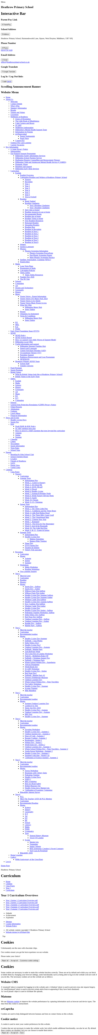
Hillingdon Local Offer (24, 342)
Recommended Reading (29, 803)
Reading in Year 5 (31, 240)
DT (26, 818)
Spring (17, 435)
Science (18, 281)
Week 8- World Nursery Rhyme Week (39, 496)
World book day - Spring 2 (35, 745)
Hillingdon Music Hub (33, 307)
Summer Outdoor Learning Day (37, 704)
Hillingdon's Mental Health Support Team (31, 130)
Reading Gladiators (32, 203)
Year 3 (27, 188)
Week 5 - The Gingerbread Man (37, 517)
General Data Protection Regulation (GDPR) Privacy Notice (33, 405)
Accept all (14, 961)
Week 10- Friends (31, 500)
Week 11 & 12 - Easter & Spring (37, 530)
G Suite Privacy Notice (19, 149)
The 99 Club (25, 279)
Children (9, 470)
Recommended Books (33, 214)
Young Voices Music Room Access (33, 303)
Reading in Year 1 (31, 231)
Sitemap (9, 922)
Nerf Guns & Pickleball (38, 851)
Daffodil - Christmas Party (35, 660)
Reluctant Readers (32, 223)
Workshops (24, 565)
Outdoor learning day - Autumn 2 (37, 734)
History (18, 292)
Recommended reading (29, 634)
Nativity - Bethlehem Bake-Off (36, 656)
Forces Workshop (31, 771)
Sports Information (18, 446)
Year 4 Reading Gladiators (40, 205)
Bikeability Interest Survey (30, 792)
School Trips (15, 450)
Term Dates (15, 448)
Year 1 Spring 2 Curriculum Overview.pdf (22, 903)
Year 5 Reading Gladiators (40, 208)
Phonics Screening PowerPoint (41, 253)
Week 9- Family (31, 498)
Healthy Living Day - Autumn (36, 710)
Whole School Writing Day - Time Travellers (42, 682)
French (27, 823)
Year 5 (27, 193)
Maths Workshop (31, 567)
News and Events (12, 418)
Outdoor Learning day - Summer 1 (38, 747)
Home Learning (16, 855)
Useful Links (15, 467)
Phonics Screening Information (36, 251)
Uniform (14, 411)
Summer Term (25, 532)
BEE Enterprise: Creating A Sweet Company (47, 849)
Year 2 (27, 186)
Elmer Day (29, 543)
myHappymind (21, 134)
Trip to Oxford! (30, 197)
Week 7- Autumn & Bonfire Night (38, 493)
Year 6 (27, 195)
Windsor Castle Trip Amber (35, 606)
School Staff (24, 364)
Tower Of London (37, 838)
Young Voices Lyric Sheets (30, 301)
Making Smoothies (37, 539)
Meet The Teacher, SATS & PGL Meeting (36, 799)
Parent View (15, 465)
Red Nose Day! (31, 673)
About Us (9, 99)
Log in (9, 81)
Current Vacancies (17, 145)
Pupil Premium (16, 368)
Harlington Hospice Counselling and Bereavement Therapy (37, 160)
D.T (16, 398)
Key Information (12, 147)
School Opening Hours (19, 457)
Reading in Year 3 (31, 236)
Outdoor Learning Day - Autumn (37, 647)
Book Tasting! (30, 201)
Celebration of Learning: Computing (38, 790)
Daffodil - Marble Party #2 (35, 675)
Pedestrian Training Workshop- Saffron (39, 613)
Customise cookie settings (29, 961)
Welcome (14, 102)
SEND (13, 333)
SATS (13, 463)
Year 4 (27, 190)
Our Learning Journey (28, 571)
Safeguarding (16, 151)
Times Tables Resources (34, 275)
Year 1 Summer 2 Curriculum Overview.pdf (22, 907)
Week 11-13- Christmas (34, 502)
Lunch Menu (15, 413)
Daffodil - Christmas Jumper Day (37, 658)
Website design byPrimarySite (18, 932)
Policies (13, 403)
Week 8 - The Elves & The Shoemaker (39, 524)
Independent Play (31, 480)
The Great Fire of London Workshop (39, 654)
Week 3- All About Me (33, 485)
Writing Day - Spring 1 (33, 742)
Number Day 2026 (27, 277)
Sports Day (15, 422)
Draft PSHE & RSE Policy (25, 426)
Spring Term (25, 504)
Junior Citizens (35, 846)
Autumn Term (25, 478)
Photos (22, 556)
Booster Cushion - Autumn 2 (36, 738)
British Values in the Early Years (27, 377)
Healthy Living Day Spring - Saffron (39, 610)
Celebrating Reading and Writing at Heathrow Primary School (43, 177)
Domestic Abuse (21, 164)
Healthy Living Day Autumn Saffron (39, 602)
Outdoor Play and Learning (21, 143)
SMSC (13, 379)
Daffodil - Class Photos (33, 641)
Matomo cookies (13, 1001)
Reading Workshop (32, 569)
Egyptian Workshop (32, 729)
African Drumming (32, 665)
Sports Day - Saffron (33, 587)
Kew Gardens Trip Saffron (35, 604)
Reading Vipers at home (34, 218)
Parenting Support (27, 355)
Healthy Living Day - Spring (36, 671)
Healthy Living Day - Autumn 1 (37, 732)
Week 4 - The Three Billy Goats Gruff (39, 515)
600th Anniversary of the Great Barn (29, 859)
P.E (16, 322)
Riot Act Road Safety (33, 784)
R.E (16, 327)
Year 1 (27, 184)
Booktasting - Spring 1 (33, 740)
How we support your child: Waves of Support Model (35, 340)
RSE (12, 424)
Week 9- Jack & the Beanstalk (36, 526)
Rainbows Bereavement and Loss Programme (37, 357)
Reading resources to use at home (37, 212)
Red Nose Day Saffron (33, 617)
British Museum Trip (33, 786)
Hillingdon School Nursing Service (28, 158)
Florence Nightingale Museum (36, 678)
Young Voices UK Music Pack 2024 (34, 299)
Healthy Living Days (18, 420)
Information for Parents (24, 132)
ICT (26, 814)
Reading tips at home (33, 216)
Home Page (5, 866)
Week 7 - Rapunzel (32, 522)
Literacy (28, 825)
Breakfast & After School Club (22, 455)
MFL (17, 325)
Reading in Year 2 (31, 234)
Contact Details (16, 104)
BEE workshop (31, 781)
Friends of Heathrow (18, 461)
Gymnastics (29, 831)
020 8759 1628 (6, 50)
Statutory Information (19, 108)
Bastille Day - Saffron (33, 623)
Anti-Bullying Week (32, 652)
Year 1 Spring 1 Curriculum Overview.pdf (22, 900)
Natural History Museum (39, 836)
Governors (15, 115)
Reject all (5, 961)
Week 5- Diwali (31, 489)
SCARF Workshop (32, 669)
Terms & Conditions (27, 316)
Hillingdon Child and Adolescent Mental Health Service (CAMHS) (40, 162)
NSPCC (28, 779)
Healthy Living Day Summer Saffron (39, 595)
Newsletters (15, 444)
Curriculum (15, 171)
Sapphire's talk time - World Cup (37, 755)
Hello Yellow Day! (32, 643)
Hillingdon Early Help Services (27, 169)
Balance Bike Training (38, 541)
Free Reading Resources (34, 221)
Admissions (15, 409)
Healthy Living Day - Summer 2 (37, 753)
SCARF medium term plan (25, 429)
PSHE (17, 329)
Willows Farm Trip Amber (35, 593)
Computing (19, 283)
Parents (8, 452)
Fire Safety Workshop (33, 684)
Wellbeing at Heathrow (19, 117)
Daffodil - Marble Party (34, 649)
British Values (16, 372)
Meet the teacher (26, 630)
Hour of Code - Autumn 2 (34, 736)
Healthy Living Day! (33, 645)
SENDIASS (24, 359)
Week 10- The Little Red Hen (36, 528)
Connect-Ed (19, 141)
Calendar (14, 439)
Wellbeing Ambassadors (24, 128)
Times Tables (25, 273)
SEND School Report (23, 338)
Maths (17, 264)
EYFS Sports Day (32, 545)
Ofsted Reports (16, 407)
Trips (27, 833)
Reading (23, 199)
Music (17, 294)
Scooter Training (31, 688)
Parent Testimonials (27, 136)
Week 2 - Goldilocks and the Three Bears (40, 511)
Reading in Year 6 (31, 242)
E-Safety (14, 459)
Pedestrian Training (32, 775)
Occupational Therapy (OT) (30, 353)
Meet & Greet (25, 576)
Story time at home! (32, 210)
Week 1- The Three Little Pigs (36, 509)
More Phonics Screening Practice (42, 257)
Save (22, 1033)
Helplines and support (23, 167)
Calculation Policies (27, 270)
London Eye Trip (31, 706)
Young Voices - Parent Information (33, 296)
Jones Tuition (30, 309)
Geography (19, 290)
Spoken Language (27, 247)
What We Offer (26, 305)
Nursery (28, 180)
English (18, 173)
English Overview (27, 175)
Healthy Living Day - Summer (36, 686)
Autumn (18, 433)
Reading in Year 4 (31, 238)
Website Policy (11, 926)
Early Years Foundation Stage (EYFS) (25, 331)
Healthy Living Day (32, 537)
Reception (29, 182)
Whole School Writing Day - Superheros (40, 662)
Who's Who (15, 106)
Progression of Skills (28, 268)
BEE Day (28, 714)
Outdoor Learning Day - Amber (37, 621)
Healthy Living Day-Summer (36, 639)
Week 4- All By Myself (33, 487)
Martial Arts (34, 842)
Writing (23, 244)
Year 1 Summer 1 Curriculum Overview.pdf (22, 905)
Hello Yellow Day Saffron (35, 615)
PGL (22, 797)
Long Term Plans (26, 266)
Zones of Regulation (23, 119)
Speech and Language (28, 348)
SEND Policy (20, 335)
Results (13, 110)
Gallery (13, 857)
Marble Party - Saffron (33, 626)
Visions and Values (18, 112)
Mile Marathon (30, 691)
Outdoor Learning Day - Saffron (37, 619)
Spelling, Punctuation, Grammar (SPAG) (35, 260)
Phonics (23, 249)
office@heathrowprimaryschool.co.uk (15, 62)
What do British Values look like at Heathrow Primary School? (39, 374)
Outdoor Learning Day (33, 680)
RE (26, 820)
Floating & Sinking (32, 548)
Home (8, 97)
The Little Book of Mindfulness (27, 121)
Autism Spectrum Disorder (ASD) (33, 351)
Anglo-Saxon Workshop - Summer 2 (39, 751)
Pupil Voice (24, 138)
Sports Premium (17, 370)
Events (27, 840)
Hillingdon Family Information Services (30, 156)
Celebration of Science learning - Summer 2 (41, 758)
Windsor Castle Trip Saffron (35, 600)
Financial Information (19, 416)
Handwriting (25, 262)
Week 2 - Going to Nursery (35, 483)
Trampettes (34, 844)
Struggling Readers (32, 225)
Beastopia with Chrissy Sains (36, 773)
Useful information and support (27, 344)
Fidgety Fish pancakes (33, 550)
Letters (13, 442)
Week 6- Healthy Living (34, 491)
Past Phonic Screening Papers (41, 255)
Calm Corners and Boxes (24, 123)
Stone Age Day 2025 (33, 708)
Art (16, 286)
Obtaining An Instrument (29, 314)
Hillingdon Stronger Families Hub (33, 346)
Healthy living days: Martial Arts (37, 788)
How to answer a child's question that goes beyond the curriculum (40, 431)
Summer (18, 437)
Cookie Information (13, 924)
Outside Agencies (26, 366)
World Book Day (31, 667)
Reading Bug (30, 227)
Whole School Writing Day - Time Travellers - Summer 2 (46, 749)
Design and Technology (24, 288)
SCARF (18, 125)
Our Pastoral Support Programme (23, 154)
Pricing (22, 312)
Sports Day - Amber (32, 589)
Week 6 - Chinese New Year (35, 519)
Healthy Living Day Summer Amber (38, 597)
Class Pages (15, 472)
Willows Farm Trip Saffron (35, 591)
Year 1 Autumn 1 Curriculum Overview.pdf (22, 909)
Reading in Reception (33, 229)
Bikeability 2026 (26, 853)
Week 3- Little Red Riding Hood (37, 513)
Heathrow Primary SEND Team (27, 361)
